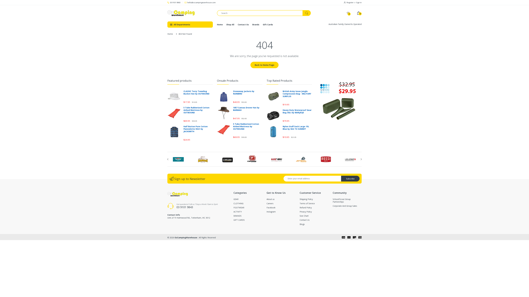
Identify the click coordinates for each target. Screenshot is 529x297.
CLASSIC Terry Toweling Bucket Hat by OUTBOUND (196, 92)
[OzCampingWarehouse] (190, 13)
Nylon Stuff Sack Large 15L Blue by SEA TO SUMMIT (296, 127)
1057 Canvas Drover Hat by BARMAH (246, 108)
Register (350, 2)
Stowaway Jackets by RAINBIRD (243, 92)
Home (170, 34)
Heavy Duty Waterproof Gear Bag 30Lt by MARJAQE (297, 111)
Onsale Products (227, 80)
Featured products (179, 80)
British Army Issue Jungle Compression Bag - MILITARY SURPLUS (297, 93)
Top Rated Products (279, 80)
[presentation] (167, 159)
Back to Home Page (264, 65)
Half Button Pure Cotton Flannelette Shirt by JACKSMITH (195, 129)
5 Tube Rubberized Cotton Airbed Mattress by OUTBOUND (196, 110)
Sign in (359, 2)
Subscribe (350, 178)
